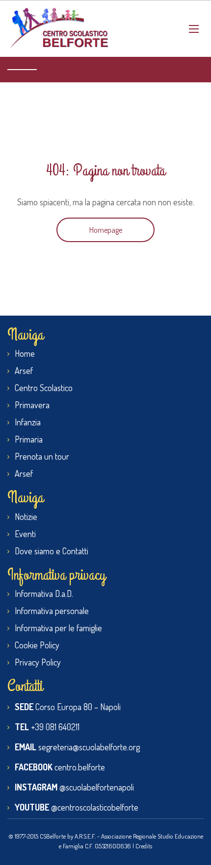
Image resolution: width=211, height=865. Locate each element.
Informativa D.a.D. (44, 593)
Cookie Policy (37, 645)
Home (25, 353)
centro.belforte (79, 767)
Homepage (105, 230)
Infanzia (28, 422)
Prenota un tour (42, 456)
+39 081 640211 (55, 726)
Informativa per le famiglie (58, 628)
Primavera (32, 405)
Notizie (26, 516)
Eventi (25, 534)
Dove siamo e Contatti (51, 551)
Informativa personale (52, 611)
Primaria (29, 439)
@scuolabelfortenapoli (96, 787)
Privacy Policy (38, 662)
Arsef (24, 370)
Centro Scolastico (44, 388)
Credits (143, 846)
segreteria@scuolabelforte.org (89, 746)
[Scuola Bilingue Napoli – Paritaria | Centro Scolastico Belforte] (59, 28)
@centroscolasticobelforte (94, 807)
